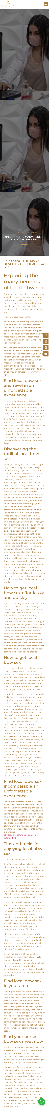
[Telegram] (45, 347)
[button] (46, 4)
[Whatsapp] (45, 335)
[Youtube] (45, 353)
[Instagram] (45, 341)
